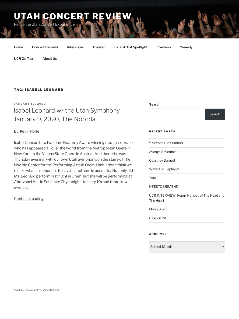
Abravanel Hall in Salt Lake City (40, 182)
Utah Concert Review (73, 16)
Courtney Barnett (162, 160)
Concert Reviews (45, 47)
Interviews (75, 47)
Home (18, 47)
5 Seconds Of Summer (166, 143)
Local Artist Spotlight (131, 47)
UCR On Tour (24, 58)
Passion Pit (157, 218)
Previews (163, 47)
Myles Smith (158, 209)
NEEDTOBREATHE (163, 186)
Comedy (186, 47)
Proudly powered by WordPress (36, 290)
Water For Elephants (164, 169)
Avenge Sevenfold (162, 152)
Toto (152, 178)
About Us (49, 58)
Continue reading (29, 198)
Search (154, 104)
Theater (98, 47)
